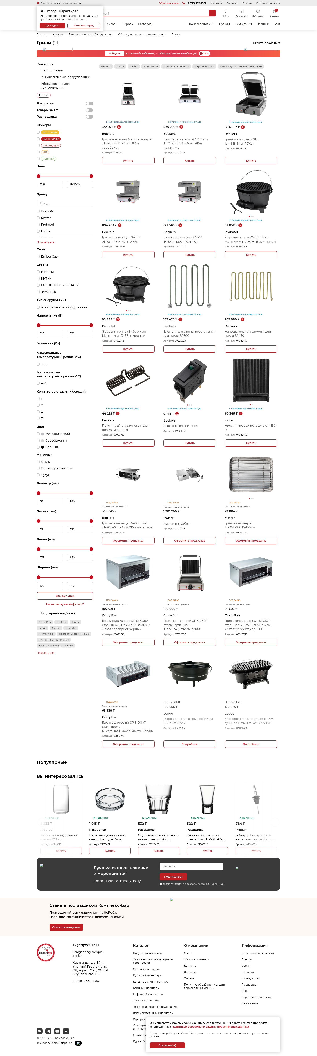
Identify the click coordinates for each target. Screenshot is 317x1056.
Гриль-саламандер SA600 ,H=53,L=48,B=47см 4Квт (182, 239)
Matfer (56, 628)
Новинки (263, 24)
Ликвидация (243, 24)
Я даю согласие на (193, 884)
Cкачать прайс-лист (266, 43)
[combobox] (150, 13)
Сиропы (128, 24)
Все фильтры (65, 596)
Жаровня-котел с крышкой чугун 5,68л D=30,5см (188, 721)
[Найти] (212, 13)
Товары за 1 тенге (171, 24)
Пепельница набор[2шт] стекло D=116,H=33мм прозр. (59, 837)
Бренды (224, 24)
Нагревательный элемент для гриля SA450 (248, 333)
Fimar (75, 622)
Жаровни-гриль (204, 66)
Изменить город (84, 25)
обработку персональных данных (204, 884)
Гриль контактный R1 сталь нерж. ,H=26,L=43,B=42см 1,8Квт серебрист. (127, 143)
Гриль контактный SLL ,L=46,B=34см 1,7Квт (241, 141)
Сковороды (146, 24)
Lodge (42, 628)
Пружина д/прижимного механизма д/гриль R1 (125, 427)
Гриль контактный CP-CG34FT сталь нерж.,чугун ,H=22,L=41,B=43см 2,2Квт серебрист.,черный (186, 625)
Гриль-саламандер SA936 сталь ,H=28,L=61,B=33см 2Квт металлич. (127, 525)
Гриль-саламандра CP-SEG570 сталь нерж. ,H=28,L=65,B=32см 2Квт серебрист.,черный (247, 625)
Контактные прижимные (74, 633)
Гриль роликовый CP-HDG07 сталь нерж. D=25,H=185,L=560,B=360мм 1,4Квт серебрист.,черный (127, 727)
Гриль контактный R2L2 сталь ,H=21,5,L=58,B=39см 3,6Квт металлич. (185, 143)
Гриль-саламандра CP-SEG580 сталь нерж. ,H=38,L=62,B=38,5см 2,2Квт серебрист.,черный (126, 625)
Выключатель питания (180, 426)
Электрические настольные (56, 645)
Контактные (46, 633)
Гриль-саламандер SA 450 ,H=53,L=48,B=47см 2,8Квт (121, 239)
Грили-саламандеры (176, 66)
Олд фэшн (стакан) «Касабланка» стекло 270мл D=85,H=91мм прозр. (109, 837)
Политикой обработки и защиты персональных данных (210, 1026)
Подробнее (190, 744)
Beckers (61, 622)
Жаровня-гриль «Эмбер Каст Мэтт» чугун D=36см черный (124, 333)
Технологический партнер (55, 1043)
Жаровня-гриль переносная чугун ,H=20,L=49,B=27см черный (249, 721)
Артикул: (107, 152)
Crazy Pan (45, 622)
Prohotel (71, 628)
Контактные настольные (54, 639)
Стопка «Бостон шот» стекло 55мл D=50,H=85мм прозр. (158, 837)
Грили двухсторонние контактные (241, 66)
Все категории (51, 70)
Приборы (111, 24)
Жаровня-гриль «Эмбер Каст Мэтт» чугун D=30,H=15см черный (250, 239)
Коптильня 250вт (176, 523)
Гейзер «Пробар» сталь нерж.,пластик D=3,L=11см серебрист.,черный (206, 837)
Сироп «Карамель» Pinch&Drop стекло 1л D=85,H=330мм (252, 837)
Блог (277, 24)
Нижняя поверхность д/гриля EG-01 (250, 427)
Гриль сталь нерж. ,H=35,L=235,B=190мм (240, 525)
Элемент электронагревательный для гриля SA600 (189, 333)
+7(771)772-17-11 (86, 945)
